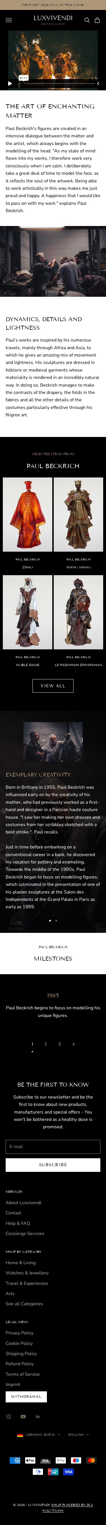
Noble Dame (27, 665)
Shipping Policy (21, 1354)
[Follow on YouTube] (23, 1416)
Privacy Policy (19, 1333)
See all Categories (24, 1304)
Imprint (13, 1384)
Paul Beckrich (28, 559)
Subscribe (53, 1164)
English (75, 1435)
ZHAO (27, 567)
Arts (10, 1294)
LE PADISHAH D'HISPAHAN (78, 665)
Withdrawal (26, 1396)
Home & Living (21, 1263)
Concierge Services (25, 1233)
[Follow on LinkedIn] (38, 1416)
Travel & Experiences (27, 1283)
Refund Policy (20, 1364)
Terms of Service (23, 1374)
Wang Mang (78, 567)
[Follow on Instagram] (8, 1416)
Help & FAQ (18, 1223)
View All (53, 685)
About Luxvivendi (23, 1203)
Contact (13, 1213)
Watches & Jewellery (27, 1273)
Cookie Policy (19, 1343)
